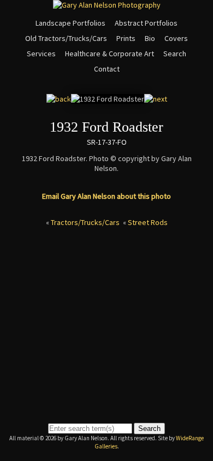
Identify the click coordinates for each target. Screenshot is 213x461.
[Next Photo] (155, 99)
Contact (107, 69)
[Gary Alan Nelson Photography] (107, 5)
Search (174, 53)
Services (41, 53)
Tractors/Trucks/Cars (85, 222)
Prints (125, 38)
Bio (150, 38)
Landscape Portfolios (70, 23)
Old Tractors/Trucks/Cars (66, 38)
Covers (176, 38)
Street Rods (148, 222)
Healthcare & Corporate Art (109, 53)
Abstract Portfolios (146, 23)
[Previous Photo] (58, 99)
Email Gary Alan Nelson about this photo (106, 196)
